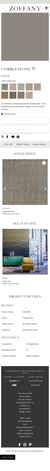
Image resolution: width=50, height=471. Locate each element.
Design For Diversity (25, 427)
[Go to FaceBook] (19, 445)
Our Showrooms (25, 421)
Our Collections (25, 393)
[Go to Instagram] (24, 445)
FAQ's (25, 424)
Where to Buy (25, 121)
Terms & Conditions (25, 433)
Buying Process (39, 144)
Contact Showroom (25, 130)
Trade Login (25, 418)
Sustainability (25, 409)
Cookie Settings (7, 457)
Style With (8, 144)
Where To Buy (25, 1)
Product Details (23, 144)
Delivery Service (25, 400)
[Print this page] (19, 137)
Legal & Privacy (25, 430)
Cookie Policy (25, 437)
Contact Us (25, 406)
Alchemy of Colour (30, 330)
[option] (25, 37)
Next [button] (45, 188)
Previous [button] (5, 188)
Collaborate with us (25, 403)
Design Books (25, 396)
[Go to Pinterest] (30, 445)
